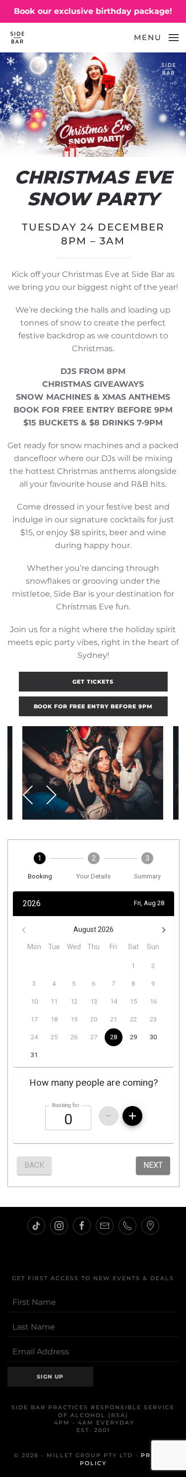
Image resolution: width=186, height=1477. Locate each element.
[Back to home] (17, 37)
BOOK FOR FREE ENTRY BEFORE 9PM (93, 706)
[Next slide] (51, 795)
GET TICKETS (93, 681)
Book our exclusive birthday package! (93, 11)
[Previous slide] (28, 795)
